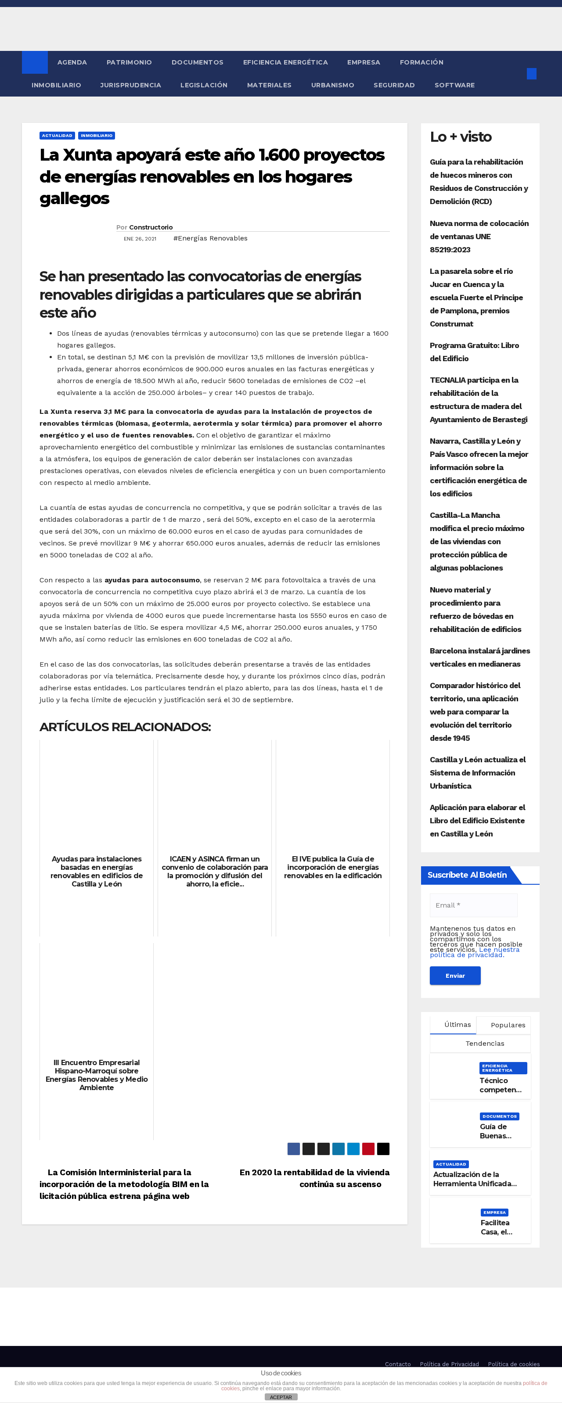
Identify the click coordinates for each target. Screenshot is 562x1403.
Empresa (364, 62)
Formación (422, 62)
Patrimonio (129, 62)
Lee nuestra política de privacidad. (475, 952)
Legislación (204, 85)
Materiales (269, 85)
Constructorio (151, 227)
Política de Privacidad (449, 1364)
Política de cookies (514, 1364)
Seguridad (394, 85)
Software (455, 85)
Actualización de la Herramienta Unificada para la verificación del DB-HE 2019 (472, 1188)
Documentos (198, 62)
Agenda (72, 62)
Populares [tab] (507, 1025)
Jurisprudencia (131, 85)
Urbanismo (333, 85)
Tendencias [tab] (483, 1043)
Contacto (398, 1364)
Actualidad (57, 135)
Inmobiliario (56, 85)
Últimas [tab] (456, 1024)
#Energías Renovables (210, 238)
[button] (517, 73)
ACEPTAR (281, 1397)
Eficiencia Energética (285, 62)
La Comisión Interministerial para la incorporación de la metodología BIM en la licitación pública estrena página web (124, 1184)
